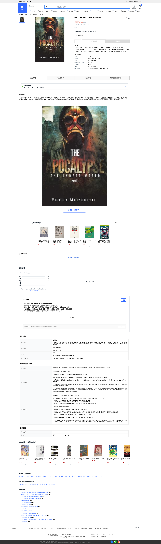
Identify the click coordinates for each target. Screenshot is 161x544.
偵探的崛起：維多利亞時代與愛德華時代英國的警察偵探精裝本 (35, 492)
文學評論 (49, 476)
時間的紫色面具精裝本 (26, 517)
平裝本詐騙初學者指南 (26, 502)
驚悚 (46, 14)
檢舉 (121, 326)
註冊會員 (131, 1)
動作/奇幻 (74, 476)
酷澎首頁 (21, 14)
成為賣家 (140, 1)
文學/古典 (43, 476)
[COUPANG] (53, 535)
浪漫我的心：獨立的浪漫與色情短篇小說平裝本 (31, 496)
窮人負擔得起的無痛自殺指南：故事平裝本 (30, 498)
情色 (79, 476)
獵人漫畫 (26, 484)
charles (21, 484)
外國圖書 (35, 14)
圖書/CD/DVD (28, 14)
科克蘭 (36, 484)
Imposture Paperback (25, 509)
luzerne (32, 484)
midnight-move (43, 484)
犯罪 (66, 476)
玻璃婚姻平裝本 (24, 521)
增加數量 (80, 42)
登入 (127, 1)
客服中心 (136, 1)
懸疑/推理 (61, 476)
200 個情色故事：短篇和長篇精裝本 (29, 513)
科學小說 (21, 476)
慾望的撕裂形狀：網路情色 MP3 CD (29, 511)
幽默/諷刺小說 (90, 476)
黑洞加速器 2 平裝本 (25, 504)
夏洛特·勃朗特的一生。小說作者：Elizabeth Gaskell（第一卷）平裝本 (36, 519)
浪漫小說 (38, 476)
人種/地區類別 (98, 476)
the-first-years (52, 484)
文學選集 (55, 476)
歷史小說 (83, 476)
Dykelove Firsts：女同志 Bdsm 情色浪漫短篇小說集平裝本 (34, 494)
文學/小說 (41, 14)
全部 (46, 7)
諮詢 (124, 300)
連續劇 (32, 476)
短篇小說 (27, 476)
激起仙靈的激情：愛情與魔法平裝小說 (29, 506)
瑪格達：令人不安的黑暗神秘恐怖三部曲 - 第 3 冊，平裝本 (34, 515)
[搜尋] (128, 7)
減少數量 (80, 40)
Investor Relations (23, 527)
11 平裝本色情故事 (25, 500)
